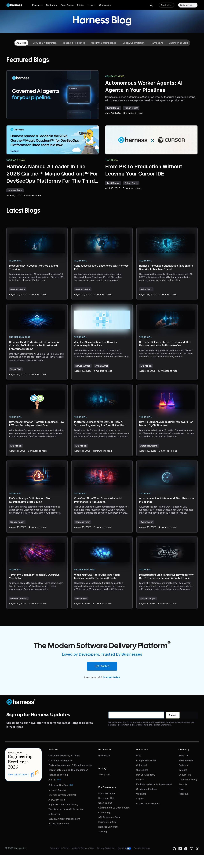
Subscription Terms (59, 848)
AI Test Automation (58, 824)
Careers (182, 770)
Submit (172, 715)
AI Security (54, 814)
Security (182, 784)
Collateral (141, 765)
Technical (111, 160)
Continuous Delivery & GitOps (64, 756)
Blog (138, 756)
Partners (183, 765)
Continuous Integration (60, 760)
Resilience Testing (58, 775)
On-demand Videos (146, 789)
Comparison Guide (146, 760)
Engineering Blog (107, 822)
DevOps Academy (145, 775)
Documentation (106, 793)
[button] (37, 5)
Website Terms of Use (83, 848)
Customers (51, 5)
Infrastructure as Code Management (68, 770)
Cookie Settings (142, 848)
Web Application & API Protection (66, 809)
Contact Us (184, 775)
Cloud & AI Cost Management (64, 819)
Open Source (67, 5)
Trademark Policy (187, 779)
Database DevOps (58, 785)
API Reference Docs (109, 817)
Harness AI (104, 756)
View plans (104, 774)
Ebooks (140, 779)
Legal (181, 789)
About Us (183, 756)
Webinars (141, 794)
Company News (114, 76)
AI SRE (52, 780)
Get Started (102, 666)
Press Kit (183, 794)
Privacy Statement (106, 848)
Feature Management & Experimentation (70, 765)
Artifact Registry (57, 790)
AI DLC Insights (56, 800)
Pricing (80, 5)
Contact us (166, 5)
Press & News (185, 760)
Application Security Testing (63, 804)
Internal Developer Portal (62, 795)
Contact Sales (111, 677)
